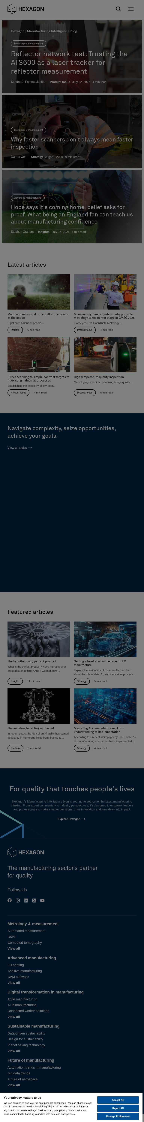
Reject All (118, 1108)
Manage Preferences (118, 1116)
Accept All (118, 1100)
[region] (71, 1107)
